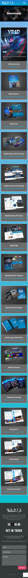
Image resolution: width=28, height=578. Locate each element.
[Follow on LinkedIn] (15, 524)
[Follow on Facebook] (9, 524)
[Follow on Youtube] (19, 524)
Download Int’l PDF (19, 96)
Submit (22, 567)
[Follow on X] (12, 524)
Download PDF (13, 66)
